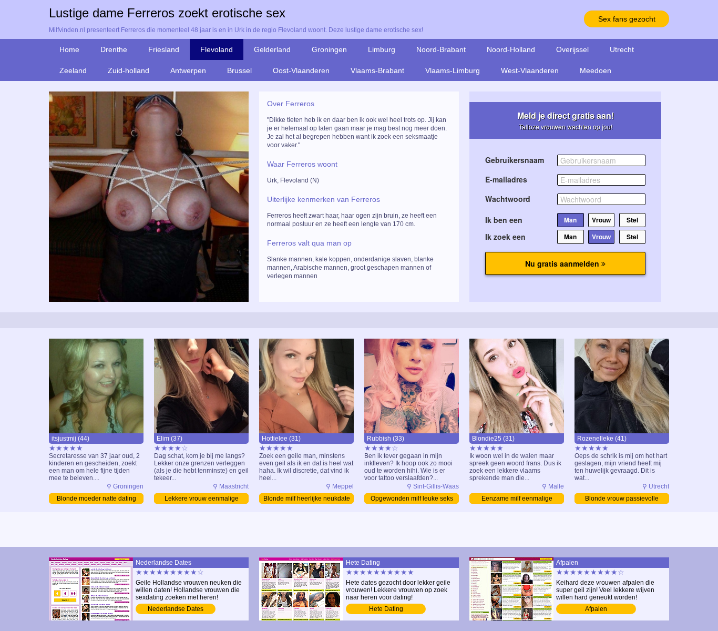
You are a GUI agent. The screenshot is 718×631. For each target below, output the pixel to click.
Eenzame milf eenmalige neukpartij (516, 499)
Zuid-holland (128, 70)
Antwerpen (188, 70)
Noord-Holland (511, 49)
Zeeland (73, 70)
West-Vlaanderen (530, 70)
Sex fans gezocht (626, 19)
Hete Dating (386, 609)
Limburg (381, 49)
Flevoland (216, 49)
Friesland (163, 49)
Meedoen (595, 70)
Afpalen (596, 609)
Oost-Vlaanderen (301, 70)
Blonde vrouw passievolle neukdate (622, 499)
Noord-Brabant (441, 49)
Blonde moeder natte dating (96, 498)
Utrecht (622, 49)
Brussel (239, 70)
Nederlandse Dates (175, 609)
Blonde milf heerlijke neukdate (306, 498)
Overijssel (572, 49)
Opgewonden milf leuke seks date (412, 499)
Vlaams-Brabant (377, 70)
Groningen (329, 49)
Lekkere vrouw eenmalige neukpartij (202, 499)
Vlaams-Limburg (452, 70)
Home (69, 49)
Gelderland (272, 49)
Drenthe (113, 49)
